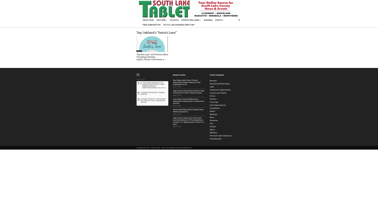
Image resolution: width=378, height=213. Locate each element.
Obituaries (214, 120)
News (212, 117)
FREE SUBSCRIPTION (152, 25)
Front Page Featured (218, 105)
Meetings (213, 114)
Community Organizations (220, 90)
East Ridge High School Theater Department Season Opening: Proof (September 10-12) (186, 82)
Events (218, 20)
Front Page (148, 20)
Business (208, 20)
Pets (211, 123)
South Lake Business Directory (179, 25)
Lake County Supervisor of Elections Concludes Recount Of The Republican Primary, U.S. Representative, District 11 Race (188, 121)
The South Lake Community (221, 136)
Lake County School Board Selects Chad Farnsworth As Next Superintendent (188, 92)
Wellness (213, 133)
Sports (212, 129)
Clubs (212, 87)
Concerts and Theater (218, 93)
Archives (139, 51)
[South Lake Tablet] (189, 9)
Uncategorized (215, 139)
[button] (239, 20)
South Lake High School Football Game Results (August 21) (188, 110)
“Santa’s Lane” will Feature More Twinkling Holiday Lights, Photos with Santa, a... (152, 57)
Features (161, 20)
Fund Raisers (215, 108)
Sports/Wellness (190, 20)
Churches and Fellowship (220, 84)
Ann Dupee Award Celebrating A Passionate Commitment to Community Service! (188, 101)
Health (212, 111)
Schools (174, 20)
